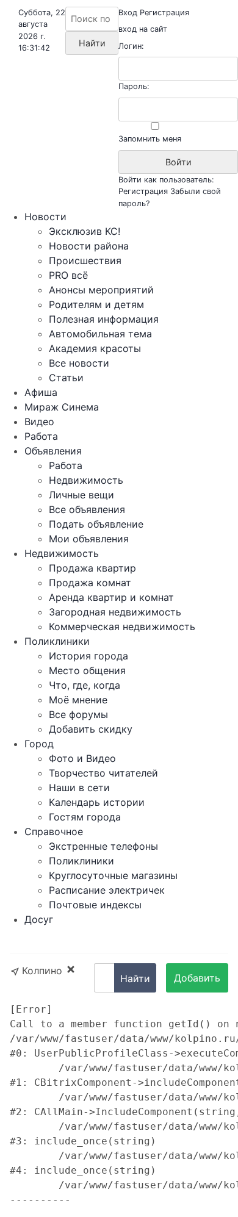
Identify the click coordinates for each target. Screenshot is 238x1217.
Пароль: (134, 86)
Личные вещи (81, 495)
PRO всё (68, 275)
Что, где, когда (84, 685)
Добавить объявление (197, 982)
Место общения (87, 670)
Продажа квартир (92, 568)
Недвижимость (86, 480)
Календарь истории (97, 802)
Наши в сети (79, 787)
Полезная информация (104, 319)
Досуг (38, 919)
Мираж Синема (61, 407)
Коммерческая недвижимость (122, 626)
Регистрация (164, 12)
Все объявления (87, 509)
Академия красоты (95, 348)
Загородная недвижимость (115, 612)
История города (88, 656)
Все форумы (78, 714)
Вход (127, 12)
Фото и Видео (82, 758)
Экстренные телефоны (103, 846)
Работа (41, 436)
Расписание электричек (107, 890)
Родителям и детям (96, 304)
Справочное (53, 831)
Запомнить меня (149, 138)
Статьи (66, 378)
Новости (45, 216)
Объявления (53, 451)
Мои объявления (89, 539)
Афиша (40, 392)
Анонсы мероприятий (101, 290)
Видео (39, 421)
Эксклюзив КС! (84, 231)
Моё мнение (78, 700)
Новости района (89, 246)
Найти (135, 978)
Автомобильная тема (100, 334)
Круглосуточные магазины (113, 875)
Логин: (131, 46)
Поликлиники (57, 641)
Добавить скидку (90, 729)
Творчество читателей (103, 773)
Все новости (79, 363)
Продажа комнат (90, 582)
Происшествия (85, 260)
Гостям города (85, 817)
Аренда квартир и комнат (111, 597)
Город (39, 744)
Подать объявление (96, 524)
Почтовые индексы (95, 905)
